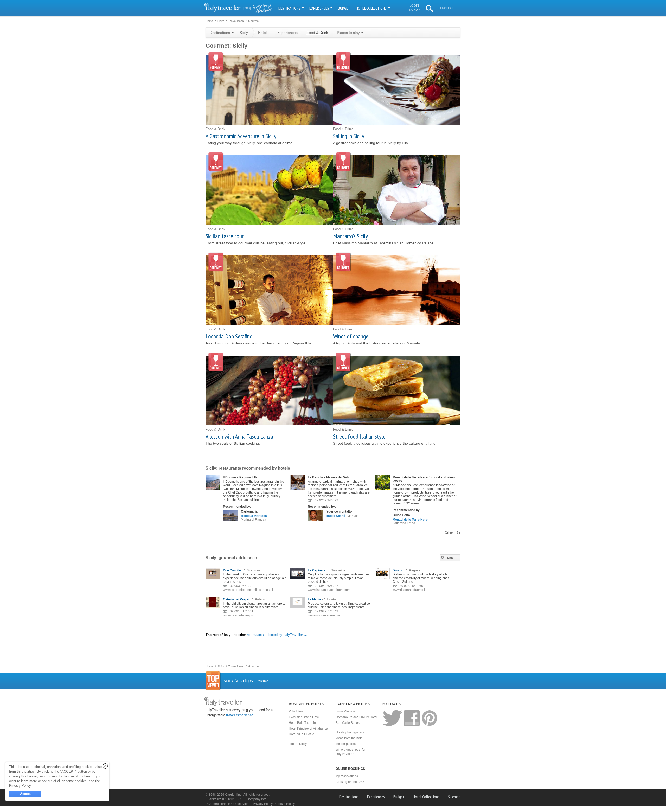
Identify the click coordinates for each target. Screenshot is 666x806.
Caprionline (233, 794)
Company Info (256, 799)
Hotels (263, 32)
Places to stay (349, 32)
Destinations (289, 8)
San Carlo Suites (348, 722)
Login (414, 5)
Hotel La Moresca (254, 516)
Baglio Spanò (335, 516)
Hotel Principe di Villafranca (308, 728)
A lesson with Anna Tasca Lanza (239, 436)
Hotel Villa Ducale (301, 734)
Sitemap (454, 796)
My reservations (347, 775)
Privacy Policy (263, 803)
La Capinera (317, 570)
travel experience (239, 714)
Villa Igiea (296, 711)
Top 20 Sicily (298, 743)
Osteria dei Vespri (236, 599)
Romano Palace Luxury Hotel (356, 716)
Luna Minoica (345, 711)
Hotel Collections (371, 8)
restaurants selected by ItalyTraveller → (277, 635)
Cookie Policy (285, 803)
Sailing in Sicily (348, 136)
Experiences (319, 8)
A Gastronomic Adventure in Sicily (241, 136)
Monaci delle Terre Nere (410, 519)
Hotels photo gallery (350, 732)
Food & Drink (317, 32)
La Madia (314, 599)
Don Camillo (232, 570)
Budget (344, 8)
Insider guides (346, 743)
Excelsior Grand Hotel (304, 716)
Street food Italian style (359, 436)
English (446, 8)
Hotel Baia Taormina (303, 722)
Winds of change (350, 336)
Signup (414, 9)
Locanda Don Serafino (229, 336)
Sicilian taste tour (225, 236)
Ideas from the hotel (349, 737)
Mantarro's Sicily (350, 236)
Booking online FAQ (350, 781)
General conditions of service (227, 803)
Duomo (398, 570)
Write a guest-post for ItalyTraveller (351, 751)
